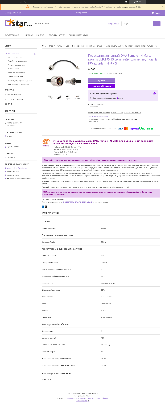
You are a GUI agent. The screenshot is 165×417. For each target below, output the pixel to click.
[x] (46, 207)
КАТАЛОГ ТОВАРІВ (12, 35)
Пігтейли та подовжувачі (59, 46)
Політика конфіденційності (98, 398)
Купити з (97, 86)
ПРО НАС (29, 35)
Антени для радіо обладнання (20, 80)
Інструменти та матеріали (18, 84)
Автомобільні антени (16, 72)
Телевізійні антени (15, 76)
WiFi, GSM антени (15, 57)
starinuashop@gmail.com (17, 168)
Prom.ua (95, 393)
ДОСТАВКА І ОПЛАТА (57, 35)
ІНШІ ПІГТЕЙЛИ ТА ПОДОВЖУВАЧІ (77, 202)
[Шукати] (156, 23)
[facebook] (43, 207)
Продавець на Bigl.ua (82, 396)
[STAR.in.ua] (18, 28)
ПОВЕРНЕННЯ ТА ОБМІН (78, 35)
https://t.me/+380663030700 (20, 179)
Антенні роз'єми (14, 69)
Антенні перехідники (16, 65)
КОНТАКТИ (40, 35)
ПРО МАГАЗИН (10, 90)
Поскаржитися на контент (76, 398)
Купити (101, 80)
